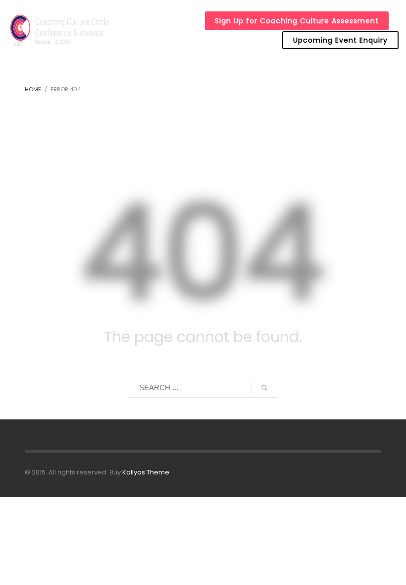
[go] (264, 387)
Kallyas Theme (145, 472)
